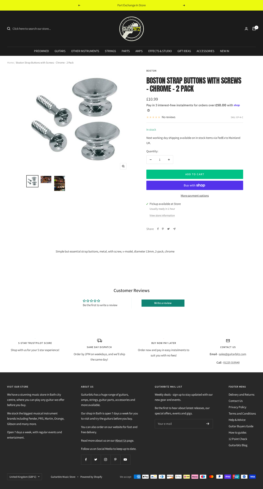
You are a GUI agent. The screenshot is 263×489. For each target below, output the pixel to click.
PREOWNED (41, 51)
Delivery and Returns (241, 394)
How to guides (237, 432)
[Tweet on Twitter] (168, 229)
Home (10, 62)
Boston (151, 70)
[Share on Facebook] (158, 229)
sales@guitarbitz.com (232, 354)
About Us (120, 440)
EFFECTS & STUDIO (160, 51)
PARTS (126, 51)
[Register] (207, 423)
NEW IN (224, 51)
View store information (162, 215)
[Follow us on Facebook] (86, 459)
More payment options (195, 196)
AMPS (139, 51)
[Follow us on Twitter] (96, 459)
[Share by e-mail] (174, 229)
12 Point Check (238, 439)
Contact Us (236, 401)
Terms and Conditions (242, 413)
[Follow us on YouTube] (125, 459)
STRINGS (110, 51)
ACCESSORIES (205, 51)
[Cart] (254, 28)
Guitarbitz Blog (238, 445)
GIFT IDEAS (184, 51)
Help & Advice (237, 420)
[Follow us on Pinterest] (115, 459)
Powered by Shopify (91, 476)
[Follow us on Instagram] (106, 459)
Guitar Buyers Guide (241, 426)
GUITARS (60, 51)
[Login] (246, 28)
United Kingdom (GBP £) (22, 476)
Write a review (163, 303)
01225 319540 (231, 362)
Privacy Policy (237, 407)
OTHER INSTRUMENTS (85, 51)
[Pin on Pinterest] (163, 229)
